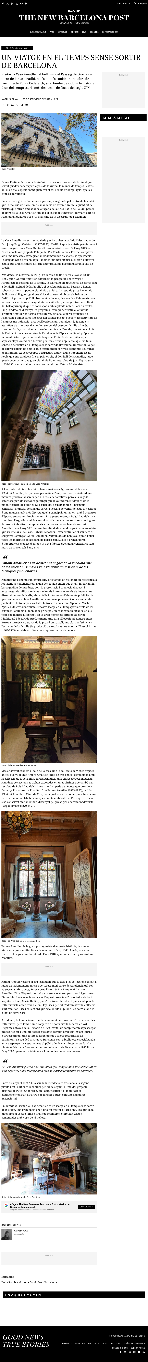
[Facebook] (2, 105)
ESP (145, 3)
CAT (140, 3)
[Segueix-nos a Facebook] (2, 3)
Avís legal (115, 1343)
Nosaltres (80, 1343)
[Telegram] (21, 105)
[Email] (26, 105)
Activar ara (85, 1207)
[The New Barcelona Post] (26, 1341)
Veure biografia (19, 1234)
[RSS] (26, 3)
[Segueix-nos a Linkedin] (12, 3)
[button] (135, 3)
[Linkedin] (12, 105)
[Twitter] (7, 105)
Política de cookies (97, 1343)
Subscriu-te (123, 3)
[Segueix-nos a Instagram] (16, 3)
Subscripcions (138, 1348)
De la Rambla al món (17, 48)
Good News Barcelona (43, 1282)
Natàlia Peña (9, 99)
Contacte (67, 1343)
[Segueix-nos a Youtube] (21, 3)
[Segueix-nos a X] (7, 3)
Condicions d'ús (120, 1348)
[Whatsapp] (17, 105)
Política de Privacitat (134, 1343)
